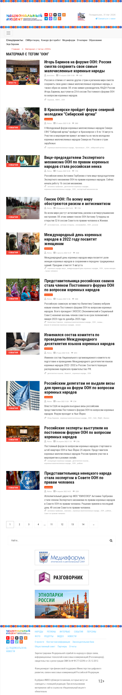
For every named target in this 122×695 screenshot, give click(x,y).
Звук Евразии (12, 44)
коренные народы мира (56, 268)
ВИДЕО (60, 636)
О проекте (39, 642)
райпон (80, 463)
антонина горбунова (55, 187)
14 (83, 524)
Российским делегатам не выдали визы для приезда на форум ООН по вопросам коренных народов (79, 387)
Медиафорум (68, 40)
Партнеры (62, 646)
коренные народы (79, 373)
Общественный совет (45, 646)
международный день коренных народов (82, 268)
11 (52, 524)
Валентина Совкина (55, 322)
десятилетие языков (55, 373)
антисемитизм (53, 225)
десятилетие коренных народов (76, 187)
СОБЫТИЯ (78, 631)
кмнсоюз (67, 511)
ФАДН (100, 418)
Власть (12, 83)
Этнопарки (82, 40)
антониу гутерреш (67, 225)
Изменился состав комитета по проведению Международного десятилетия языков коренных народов (79, 339)
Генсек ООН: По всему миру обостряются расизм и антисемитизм (77, 201)
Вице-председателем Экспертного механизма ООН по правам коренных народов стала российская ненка (76, 162)
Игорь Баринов (53, 418)
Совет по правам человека (54, 513)
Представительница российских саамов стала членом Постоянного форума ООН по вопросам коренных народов (79, 285)
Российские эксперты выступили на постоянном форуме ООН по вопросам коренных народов (77, 432)
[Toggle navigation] (8, 33)
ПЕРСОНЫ (91, 631)
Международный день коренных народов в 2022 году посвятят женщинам (73, 239)
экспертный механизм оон (87, 189)
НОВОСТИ (72, 636)
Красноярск (80, 148)
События (13, 127)
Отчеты (72, 646)
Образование (95, 40)
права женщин (109, 268)
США (94, 418)
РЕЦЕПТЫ (48, 636)
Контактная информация (58, 642)
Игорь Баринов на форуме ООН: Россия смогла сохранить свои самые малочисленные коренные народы (77, 66)
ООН (63, 100)
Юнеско (106, 418)
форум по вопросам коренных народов (59, 325)
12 (62, 524)
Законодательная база (83, 642)
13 (72, 524)
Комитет (68, 373)
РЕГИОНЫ (51, 631)
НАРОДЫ (39, 631)
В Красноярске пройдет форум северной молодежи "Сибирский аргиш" (79, 111)
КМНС (57, 100)
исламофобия (81, 225)
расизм (95, 225)
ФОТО (37, 636)
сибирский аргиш (97, 148)
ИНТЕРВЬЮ (65, 631)
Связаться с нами (106, 18)
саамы (99, 322)
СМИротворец (32, 40)
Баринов (50, 100)
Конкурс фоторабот (51, 40)
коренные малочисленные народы (60, 148)
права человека (51, 271)
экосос (78, 325)
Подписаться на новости (16, 650)
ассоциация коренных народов (59, 461)
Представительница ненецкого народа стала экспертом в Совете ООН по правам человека (77, 477)
